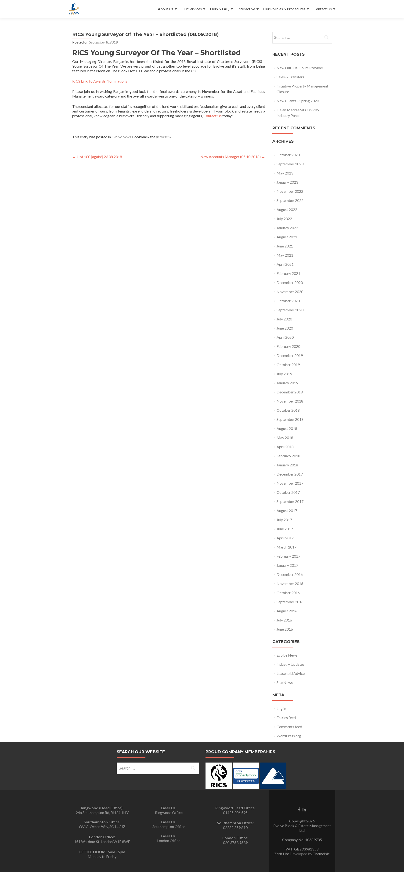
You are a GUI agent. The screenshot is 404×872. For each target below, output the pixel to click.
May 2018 (285, 437)
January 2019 (287, 383)
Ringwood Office (169, 812)
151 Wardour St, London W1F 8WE (102, 841)
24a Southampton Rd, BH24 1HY (102, 812)
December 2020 (290, 282)
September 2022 (290, 200)
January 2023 (287, 182)
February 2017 (288, 556)
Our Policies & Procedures (284, 9)
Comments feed (289, 726)
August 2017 (287, 510)
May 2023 (285, 173)
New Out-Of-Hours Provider (300, 67)
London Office (168, 840)
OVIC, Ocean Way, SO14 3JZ (102, 826)
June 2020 (285, 328)
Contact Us (323, 9)
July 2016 (284, 620)
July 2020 (284, 319)
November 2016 (290, 583)
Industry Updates (290, 664)
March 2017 (286, 547)
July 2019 (284, 373)
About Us (165, 9)
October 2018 (288, 410)
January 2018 (287, 465)
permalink (163, 136)
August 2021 (287, 237)
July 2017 (284, 519)
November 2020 (290, 291)
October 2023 (288, 155)
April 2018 (285, 446)
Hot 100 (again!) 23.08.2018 (97, 156)
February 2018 (288, 456)
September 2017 (290, 501)
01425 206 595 (235, 812)
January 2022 (287, 227)
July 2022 (284, 218)
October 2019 (288, 364)
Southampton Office (168, 826)
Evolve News (121, 136)
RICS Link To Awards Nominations (99, 81)
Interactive (246, 9)
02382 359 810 (235, 827)
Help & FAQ (219, 9)
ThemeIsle (321, 853)
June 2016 (285, 629)
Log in (281, 708)
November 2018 (290, 401)
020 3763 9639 (235, 842)
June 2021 (285, 246)
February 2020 (288, 346)
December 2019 (290, 355)
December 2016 (290, 574)
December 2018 (290, 392)
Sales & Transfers (290, 77)
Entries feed (286, 717)
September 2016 (290, 602)
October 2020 (288, 300)
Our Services (191, 9)
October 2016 (288, 592)
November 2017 (290, 483)
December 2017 (290, 474)
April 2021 (285, 264)
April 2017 (285, 538)
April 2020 (285, 337)
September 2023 (290, 164)
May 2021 (285, 255)
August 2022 (287, 209)
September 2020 (290, 310)
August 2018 (287, 428)
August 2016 (287, 611)
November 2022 (290, 191)
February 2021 (288, 273)
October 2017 (288, 492)
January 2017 (287, 565)
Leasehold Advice (291, 673)
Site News (285, 682)
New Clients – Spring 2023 (298, 100)
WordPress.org (289, 736)
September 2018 (290, 419)
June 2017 (285, 529)
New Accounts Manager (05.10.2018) (232, 156)
